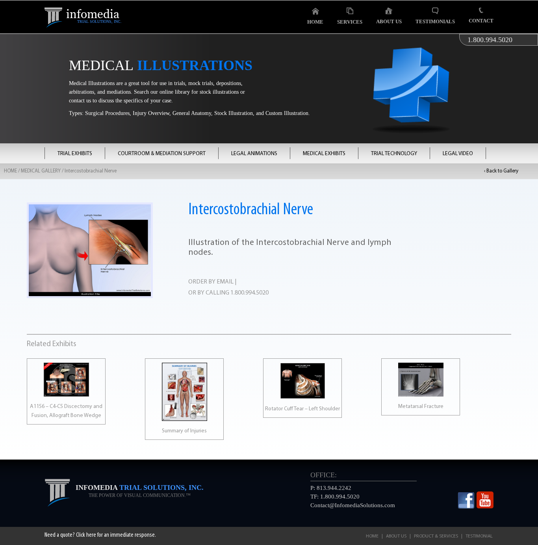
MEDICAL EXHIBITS (324, 154)
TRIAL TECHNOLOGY (394, 154)
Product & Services (436, 536)
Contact (481, 21)
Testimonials (435, 21)
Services (349, 22)
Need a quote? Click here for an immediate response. (100, 535)
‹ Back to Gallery (501, 171)
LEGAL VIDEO (458, 154)
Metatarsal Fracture (420, 407)
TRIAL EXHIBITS (75, 154)
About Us (389, 21)
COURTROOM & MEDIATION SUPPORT (162, 154)
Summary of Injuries (184, 431)
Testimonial (479, 536)
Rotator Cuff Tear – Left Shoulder (302, 409)
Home (315, 22)
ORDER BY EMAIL (211, 282)
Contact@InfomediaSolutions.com (352, 505)
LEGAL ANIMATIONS (254, 154)
